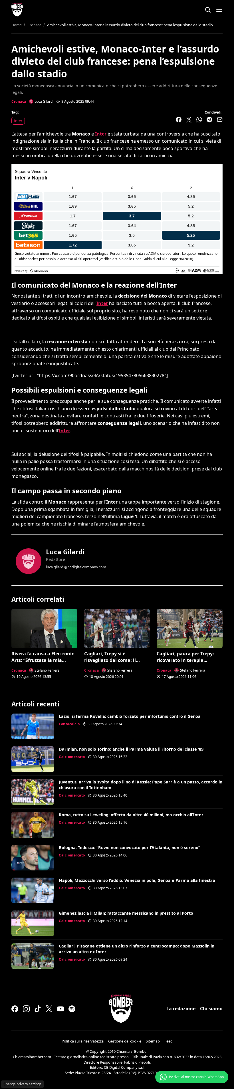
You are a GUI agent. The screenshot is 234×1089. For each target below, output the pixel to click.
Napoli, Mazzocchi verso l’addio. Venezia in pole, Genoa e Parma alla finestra (137, 880)
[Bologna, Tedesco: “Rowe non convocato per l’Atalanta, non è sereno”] (32, 857)
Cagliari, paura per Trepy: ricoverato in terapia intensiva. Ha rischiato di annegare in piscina (185, 663)
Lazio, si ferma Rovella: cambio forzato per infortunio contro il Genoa (130, 716)
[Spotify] (71, 1008)
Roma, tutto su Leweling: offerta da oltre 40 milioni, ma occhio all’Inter (131, 814)
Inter (18, 120)
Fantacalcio (69, 724)
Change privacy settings (22, 1084)
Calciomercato (72, 756)
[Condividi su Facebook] (178, 119)
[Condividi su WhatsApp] (199, 119)
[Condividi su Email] (220, 119)
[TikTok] (37, 1008)
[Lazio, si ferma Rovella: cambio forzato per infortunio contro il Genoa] (32, 726)
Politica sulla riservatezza (83, 1041)
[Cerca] (207, 9)
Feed (168, 1041)
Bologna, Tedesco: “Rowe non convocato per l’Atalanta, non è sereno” (129, 847)
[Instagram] (26, 1008)
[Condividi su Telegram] (209, 119)
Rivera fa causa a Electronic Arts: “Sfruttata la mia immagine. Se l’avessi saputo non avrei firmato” (44, 663)
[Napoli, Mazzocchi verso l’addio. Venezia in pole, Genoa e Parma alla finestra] (32, 890)
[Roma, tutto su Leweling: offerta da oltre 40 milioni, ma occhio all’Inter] (32, 825)
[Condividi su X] (189, 119)
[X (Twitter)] (49, 1008)
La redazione (180, 1008)
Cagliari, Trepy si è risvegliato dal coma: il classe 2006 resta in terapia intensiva (115, 663)
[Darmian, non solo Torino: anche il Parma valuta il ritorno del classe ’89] (32, 759)
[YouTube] (60, 1008)
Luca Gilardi (65, 551)
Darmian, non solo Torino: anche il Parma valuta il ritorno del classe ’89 (131, 749)
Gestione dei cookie (124, 1041)
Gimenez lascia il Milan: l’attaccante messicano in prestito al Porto (126, 913)
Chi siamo (211, 1008)
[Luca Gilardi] (28, 561)
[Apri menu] (219, 9)
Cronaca (18, 101)
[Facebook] (14, 1008)
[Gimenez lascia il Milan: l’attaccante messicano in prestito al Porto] (32, 923)
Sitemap (153, 1041)
